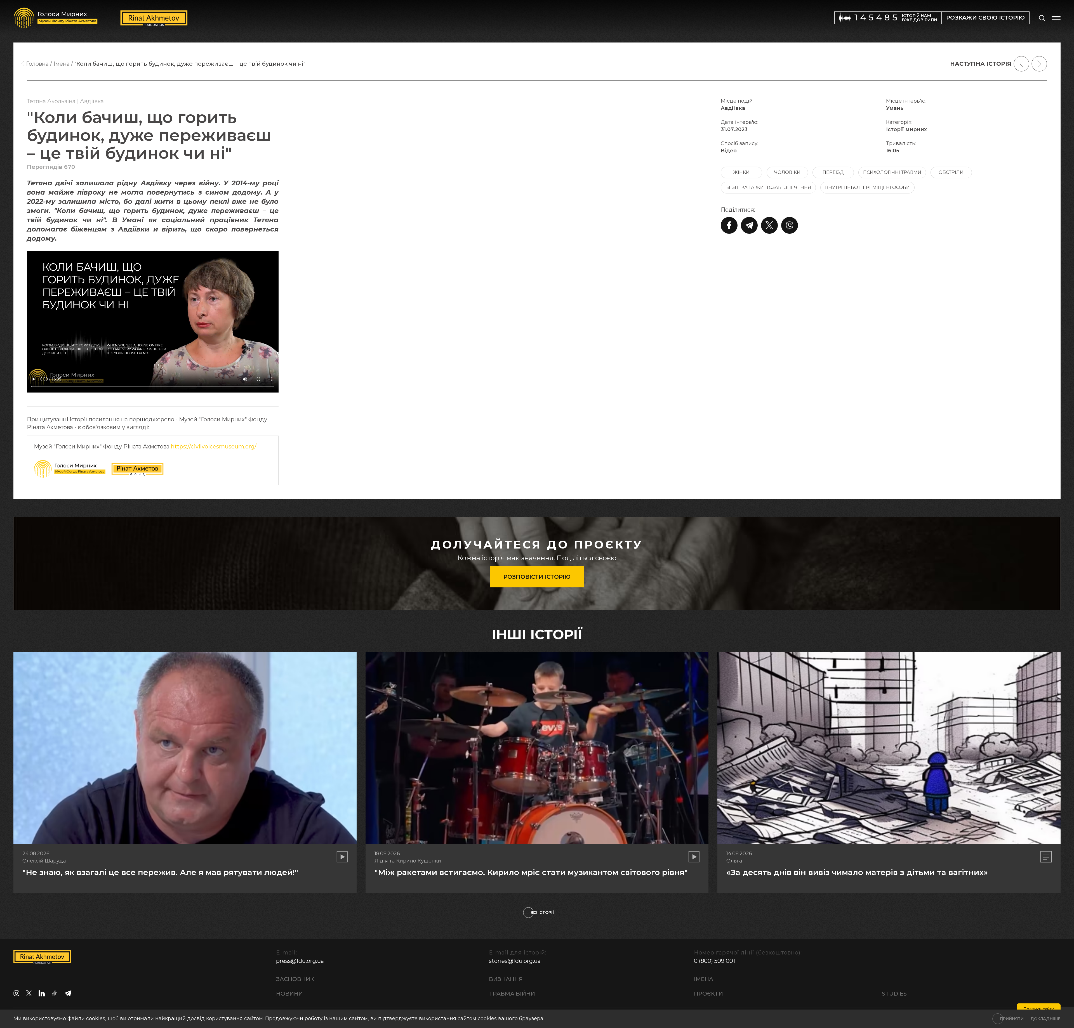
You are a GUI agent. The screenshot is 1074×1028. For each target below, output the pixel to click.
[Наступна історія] (1039, 64)
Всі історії (542, 912)
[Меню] (1056, 18)
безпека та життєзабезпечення (768, 187)
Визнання (506, 979)
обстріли (951, 172)
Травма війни (512, 993)
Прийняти (1012, 1018)
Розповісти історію (537, 576)
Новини (289, 993)
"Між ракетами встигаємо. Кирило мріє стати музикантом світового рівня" (531, 872)
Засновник (295, 979)
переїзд (833, 172)
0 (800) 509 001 (714, 961)
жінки (741, 172)
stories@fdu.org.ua (515, 961)
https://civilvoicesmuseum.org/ (213, 446)
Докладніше (1045, 1018)
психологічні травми (892, 172)
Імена (703, 979)
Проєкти (708, 993)
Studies (894, 993)
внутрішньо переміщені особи (867, 187)
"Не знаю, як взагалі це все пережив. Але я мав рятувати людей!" (160, 872)
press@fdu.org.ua (300, 961)
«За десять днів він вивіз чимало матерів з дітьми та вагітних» (857, 872)
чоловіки (787, 172)
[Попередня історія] (1021, 64)
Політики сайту (1038, 1009)
